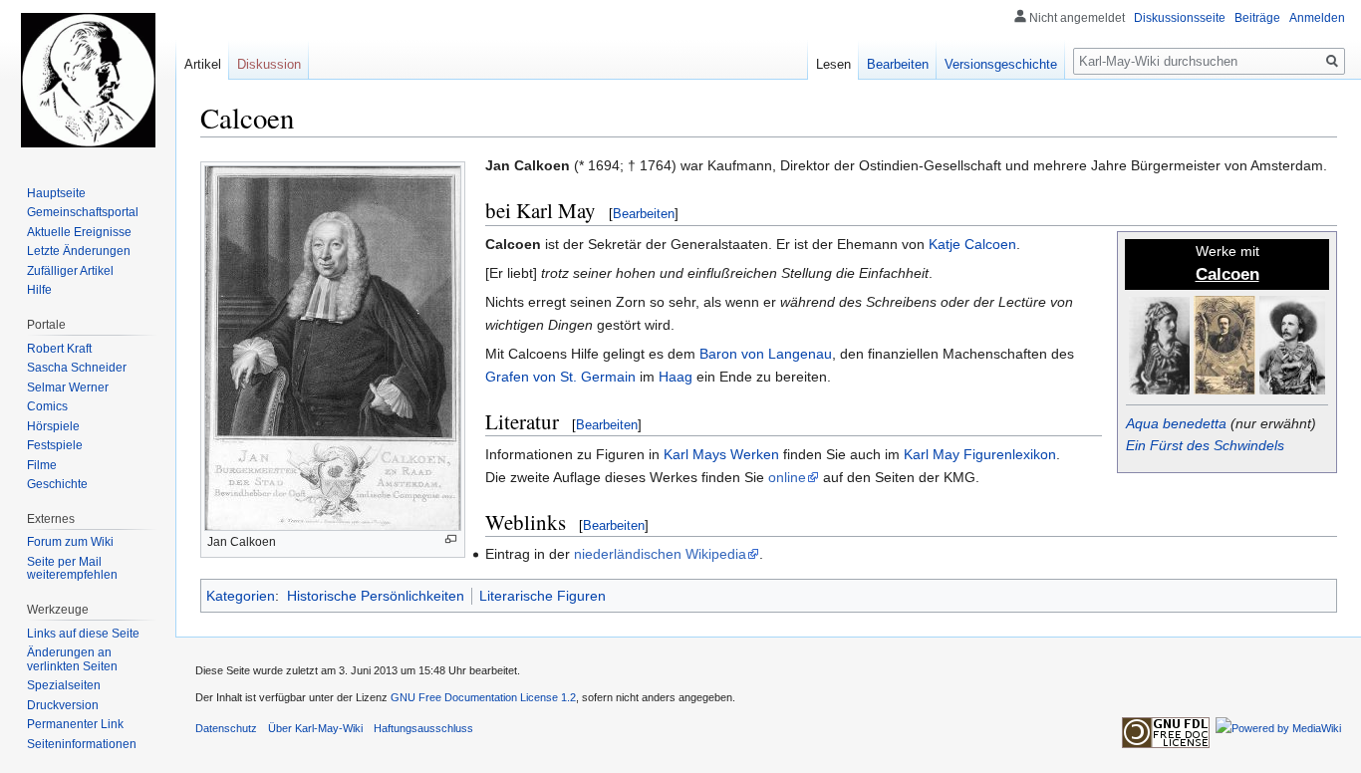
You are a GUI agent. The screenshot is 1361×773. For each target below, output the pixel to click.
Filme (42, 465)
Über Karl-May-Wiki (315, 728)
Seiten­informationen (81, 744)
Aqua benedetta (1176, 423)
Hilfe (39, 290)
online (787, 477)
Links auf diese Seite (83, 634)
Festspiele (55, 445)
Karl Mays (695, 454)
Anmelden (1317, 18)
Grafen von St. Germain (560, 377)
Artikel (202, 64)
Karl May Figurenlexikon (980, 454)
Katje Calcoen (972, 244)
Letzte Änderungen (79, 251)
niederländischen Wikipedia (660, 554)
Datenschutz (226, 728)
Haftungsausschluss (423, 728)
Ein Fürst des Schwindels (1205, 445)
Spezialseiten (64, 685)
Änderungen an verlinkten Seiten (72, 659)
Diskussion (269, 64)
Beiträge (1257, 18)
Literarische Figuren (542, 596)
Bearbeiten (644, 213)
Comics (47, 406)
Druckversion (63, 705)
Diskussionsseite (1179, 18)
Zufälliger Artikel (70, 271)
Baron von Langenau (765, 354)
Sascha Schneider (77, 368)
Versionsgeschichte (1001, 64)
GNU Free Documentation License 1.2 (483, 697)
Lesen (833, 64)
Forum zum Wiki (70, 542)
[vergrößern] (450, 539)
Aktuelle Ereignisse (79, 232)
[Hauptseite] (87, 79)
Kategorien (240, 596)
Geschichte (57, 484)
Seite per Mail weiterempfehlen (72, 569)
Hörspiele (53, 426)
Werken (754, 454)
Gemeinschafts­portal (82, 212)
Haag (675, 377)
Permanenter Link (75, 724)
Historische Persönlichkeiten (375, 596)
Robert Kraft (59, 349)
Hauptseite (56, 193)
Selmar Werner (68, 387)
